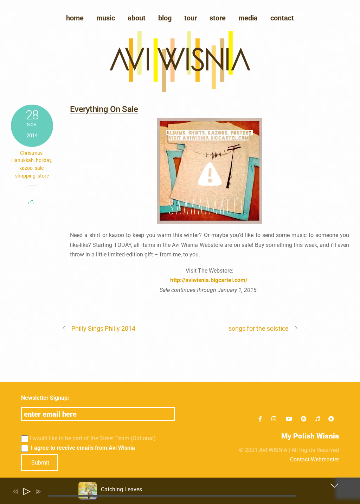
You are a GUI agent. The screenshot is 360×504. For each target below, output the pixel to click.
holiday (43, 160)
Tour (190, 18)
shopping (25, 176)
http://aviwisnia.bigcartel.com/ (209, 280)
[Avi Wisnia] (180, 90)
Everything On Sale (104, 109)
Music (105, 18)
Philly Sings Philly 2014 (103, 328)
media (248, 18)
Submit (40, 462)
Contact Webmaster (314, 459)
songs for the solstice (259, 328)
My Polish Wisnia (310, 436)
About (137, 18)
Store (218, 18)
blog (165, 18)
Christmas (31, 153)
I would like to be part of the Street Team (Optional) (93, 438)
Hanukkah (22, 160)
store (43, 176)
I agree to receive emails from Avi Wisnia (82, 447)
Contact (282, 18)
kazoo (26, 168)
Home (75, 18)
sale (39, 168)
